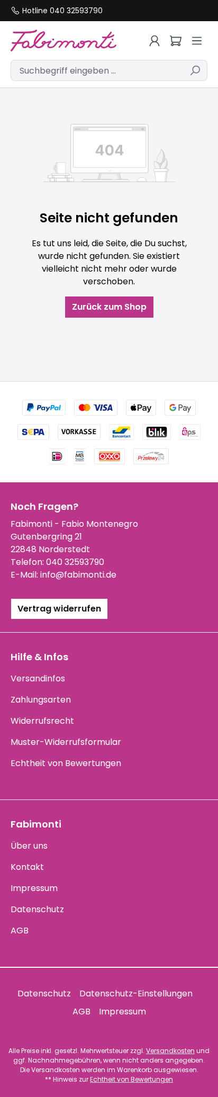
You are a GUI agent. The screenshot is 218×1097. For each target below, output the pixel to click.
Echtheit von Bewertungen (66, 763)
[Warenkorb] (175, 40)
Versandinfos (38, 678)
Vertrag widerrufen (59, 609)
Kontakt (27, 867)
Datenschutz (37, 909)
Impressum (34, 888)
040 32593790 (75, 562)
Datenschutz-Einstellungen (136, 993)
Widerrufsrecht (42, 721)
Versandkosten (170, 1050)
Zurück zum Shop (109, 307)
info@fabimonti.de (78, 575)
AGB (20, 930)
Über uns (29, 846)
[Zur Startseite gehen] (67, 40)
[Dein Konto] (154, 40)
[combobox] (97, 70)
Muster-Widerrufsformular (66, 742)
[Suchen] (195, 70)
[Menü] (196, 40)
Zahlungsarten (41, 700)
